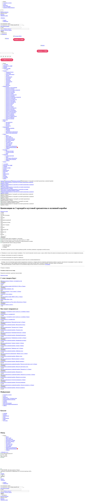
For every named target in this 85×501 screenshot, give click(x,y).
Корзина (2, 14)
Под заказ (5, 420)
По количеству (9, 122)
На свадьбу (8, 141)
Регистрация (6, 26)
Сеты (7, 69)
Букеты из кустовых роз (11, 99)
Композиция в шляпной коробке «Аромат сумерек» (12, 345)
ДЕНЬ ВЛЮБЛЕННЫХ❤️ (12, 147)
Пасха (7, 135)
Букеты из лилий (10, 106)
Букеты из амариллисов (11, 116)
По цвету (8, 123)
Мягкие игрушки (10, 151)
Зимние (7, 84)
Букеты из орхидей (10, 109)
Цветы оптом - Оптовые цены (10, 398)
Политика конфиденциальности (10, 404)
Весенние (8, 85)
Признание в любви (10, 139)
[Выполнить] (23, 487)
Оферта (5, 405)
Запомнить (4, 32)
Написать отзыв (4, 211)
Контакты (5, 5)
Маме (7, 157)
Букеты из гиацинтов (11, 112)
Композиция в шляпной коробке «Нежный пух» (11, 371)
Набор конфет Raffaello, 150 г (7, 288)
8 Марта (7, 148)
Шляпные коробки (10, 128)
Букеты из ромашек (10, 95)
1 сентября (5, 64)
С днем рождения (10, 155)
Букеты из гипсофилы (11, 101)
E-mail (2, 27)
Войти (2, 26)
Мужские (8, 79)
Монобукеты (6, 86)
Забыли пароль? (7, 28)
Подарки (5, 149)
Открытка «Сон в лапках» (6, 294)
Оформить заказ (4, 15)
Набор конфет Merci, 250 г (6, 299)
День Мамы (8, 144)
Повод (4, 134)
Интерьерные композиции (12, 131)
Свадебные (8, 78)
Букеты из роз (9, 105)
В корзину (3, 237)
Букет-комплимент (10, 74)
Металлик (5, 119)
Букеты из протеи (10, 103)
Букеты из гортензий (10, 98)
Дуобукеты (8, 73)
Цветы (4, 161)
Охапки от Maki (6, 68)
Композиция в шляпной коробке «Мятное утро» (11, 356)
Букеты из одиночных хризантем (13, 97)
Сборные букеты (9, 72)
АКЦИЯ (5, 67)
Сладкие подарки (10, 152)
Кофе (4, 419)
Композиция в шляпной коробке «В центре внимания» (13, 382)
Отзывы (5, 400)
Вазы (7, 153)
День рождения (9, 137)
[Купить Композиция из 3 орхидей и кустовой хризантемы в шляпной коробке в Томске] (17, 183)
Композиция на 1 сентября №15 (8, 314)
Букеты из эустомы (10, 91)
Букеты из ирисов (10, 113)
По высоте (8, 125)
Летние (7, 75)
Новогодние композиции (11, 133)
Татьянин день (9, 142)
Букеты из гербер (10, 93)
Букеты (5, 70)
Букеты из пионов (10, 118)
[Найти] (13, 53)
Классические (9, 76)
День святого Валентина (11, 158)
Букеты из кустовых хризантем (13, 90)
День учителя (9, 143)
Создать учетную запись (6, 30)
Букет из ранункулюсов (11, 111)
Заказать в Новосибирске (9, 7)
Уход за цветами (6, 6)
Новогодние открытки (11, 159)
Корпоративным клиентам (9, 399)
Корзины (8, 129)
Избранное (5, 21)
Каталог (2, 476)
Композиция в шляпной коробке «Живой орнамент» (12, 361)
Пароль (2, 28)
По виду (8, 124)
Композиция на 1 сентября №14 (8, 319)
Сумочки (8, 130)
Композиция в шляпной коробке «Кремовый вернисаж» (13, 335)
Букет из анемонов (10, 115)
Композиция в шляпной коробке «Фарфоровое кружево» (13, 340)
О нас (4, 4)
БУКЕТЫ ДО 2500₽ (7, 66)
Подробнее (47, 264)
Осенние (8, 82)
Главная (2, 181)
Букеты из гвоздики (10, 92)
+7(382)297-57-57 (4, 452)
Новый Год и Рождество (11, 146)
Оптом (2, 478)
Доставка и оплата (7, 2)
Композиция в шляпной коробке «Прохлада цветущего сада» (14, 366)
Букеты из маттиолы (10, 100)
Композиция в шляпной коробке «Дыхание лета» (12, 329)
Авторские (8, 80)
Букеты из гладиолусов (11, 107)
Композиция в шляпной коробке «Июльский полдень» (13, 324)
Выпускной (8, 136)
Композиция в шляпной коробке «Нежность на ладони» (13, 377)
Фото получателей (7, 403)
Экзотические (9, 81)
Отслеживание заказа (5, 24)
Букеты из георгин (10, 88)
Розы (4, 121)
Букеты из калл (9, 104)
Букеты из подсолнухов (11, 94)
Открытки (5, 154)
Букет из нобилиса (10, 117)
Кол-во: (2, 234)
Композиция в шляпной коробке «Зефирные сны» (12, 350)
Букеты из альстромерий (11, 87)
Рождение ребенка (10, 140)
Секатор (2, 283)
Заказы (4, 20)
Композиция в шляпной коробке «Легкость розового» (13, 387)
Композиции (6, 127)
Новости (5, 401)
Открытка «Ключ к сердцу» (7, 304)
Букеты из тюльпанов (11, 110)
